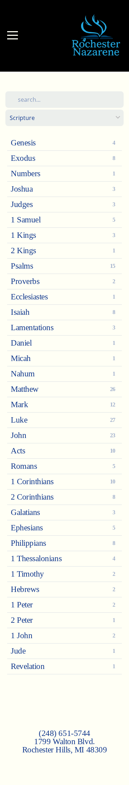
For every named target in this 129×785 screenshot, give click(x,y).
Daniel (21, 342)
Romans (24, 466)
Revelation (27, 666)
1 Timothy (27, 573)
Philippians (28, 543)
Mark (19, 404)
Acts (18, 450)
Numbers (25, 173)
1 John (21, 635)
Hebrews (25, 589)
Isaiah (20, 312)
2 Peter (22, 620)
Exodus (23, 158)
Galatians (25, 512)
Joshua (22, 188)
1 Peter (22, 604)
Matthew (25, 389)
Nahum (23, 373)
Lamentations (32, 327)
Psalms (22, 265)
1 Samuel (25, 219)
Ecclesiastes (29, 296)
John (18, 435)
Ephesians (27, 527)
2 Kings (23, 250)
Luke (19, 419)
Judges (22, 204)
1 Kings (23, 235)
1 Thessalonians (36, 558)
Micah (21, 358)
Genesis (23, 142)
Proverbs (25, 281)
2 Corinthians (32, 496)
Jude (18, 650)
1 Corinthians (32, 481)
